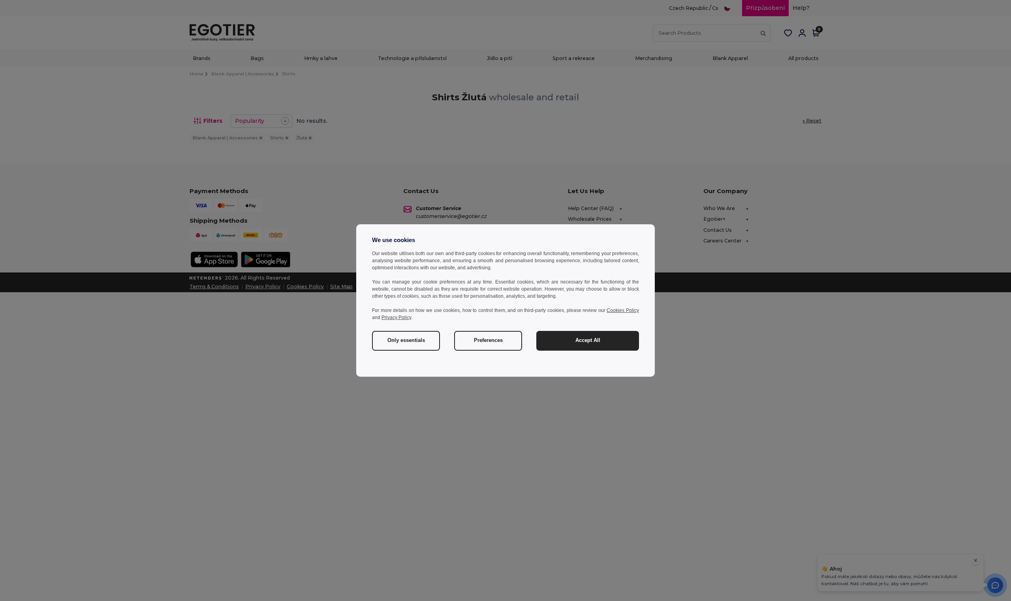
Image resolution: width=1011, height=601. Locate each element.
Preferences (488, 340)
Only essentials (406, 340)
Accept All (587, 340)
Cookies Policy (623, 310)
